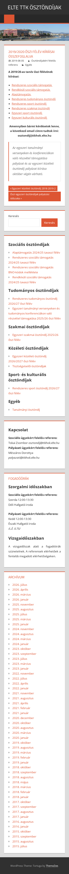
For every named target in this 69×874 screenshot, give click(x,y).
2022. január (20, 688)
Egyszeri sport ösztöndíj (27, 113)
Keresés (13, 216)
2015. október (21, 831)
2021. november (23, 693)
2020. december (23, 718)
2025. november (23, 604)
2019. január (20, 762)
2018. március (21, 787)
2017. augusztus (22, 812)
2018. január (20, 797)
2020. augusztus (22, 728)
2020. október (21, 723)
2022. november (23, 673)
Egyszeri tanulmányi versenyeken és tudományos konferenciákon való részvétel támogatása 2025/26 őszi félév (34, 313)
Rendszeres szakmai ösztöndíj (31, 108)
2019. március (21, 752)
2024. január (20, 644)
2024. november (23, 629)
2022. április (20, 683)
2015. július (19, 846)
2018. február (21, 792)
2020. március (21, 733)
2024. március (21, 639)
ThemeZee (52, 865)
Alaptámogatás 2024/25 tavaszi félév (36, 252)
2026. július (19, 585)
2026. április (20, 589)
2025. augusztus (22, 609)
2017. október (21, 802)
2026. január (20, 599)
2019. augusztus (22, 747)
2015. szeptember (24, 836)
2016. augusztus (22, 822)
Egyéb (28, 64)
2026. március (21, 594)
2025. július (19, 614)
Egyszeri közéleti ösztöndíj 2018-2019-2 (34, 189)
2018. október (21, 767)
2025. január (20, 624)
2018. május (20, 782)
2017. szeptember (24, 807)
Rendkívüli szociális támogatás (31, 90)
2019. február (21, 757)
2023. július (19, 659)
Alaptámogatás (21, 94)
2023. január (20, 668)
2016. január (20, 826)
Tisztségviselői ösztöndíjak (29, 366)
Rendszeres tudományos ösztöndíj (34, 99)
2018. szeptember (24, 772)
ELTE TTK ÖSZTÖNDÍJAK (34, 7)
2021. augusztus (22, 698)
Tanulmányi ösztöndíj (26, 410)
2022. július (19, 678)
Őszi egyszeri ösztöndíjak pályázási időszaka (29, 196)
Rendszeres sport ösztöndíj (29, 104)
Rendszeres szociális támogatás (32, 85)
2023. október (21, 649)
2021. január (20, 713)
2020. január (20, 738)
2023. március (21, 664)
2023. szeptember (24, 654)
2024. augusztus (22, 634)
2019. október (21, 743)
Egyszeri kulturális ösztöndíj (30, 117)
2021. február (21, 708)
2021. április (20, 703)
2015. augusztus (22, 841)
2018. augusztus (22, 777)
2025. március (21, 619)
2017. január (20, 817)
